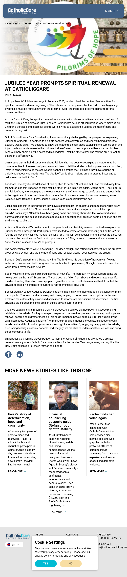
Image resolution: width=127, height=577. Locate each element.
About (39, 534)
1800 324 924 (104, 544)
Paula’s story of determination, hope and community (19, 419)
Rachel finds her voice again (101, 416)
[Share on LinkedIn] (20, 354)
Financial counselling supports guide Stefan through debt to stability (60, 421)
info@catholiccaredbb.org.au (112, 547)
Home (8, 23)
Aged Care (72, 534)
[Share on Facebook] (8, 354)
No (71, 563)
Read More (15, 471)
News (16, 23)
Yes (45, 563)
